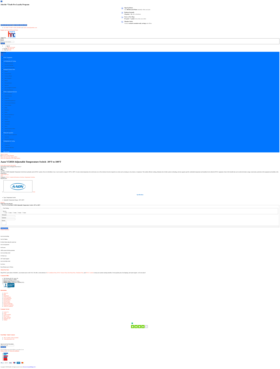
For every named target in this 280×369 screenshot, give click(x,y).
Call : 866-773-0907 (8, 27)
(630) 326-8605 (17, 27)
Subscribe (3, 347)
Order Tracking (7, 317)
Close (2, 53)
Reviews (3, 202)
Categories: (3, 177)
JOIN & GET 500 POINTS (6, 25)
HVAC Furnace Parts (62, 272)
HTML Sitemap (7, 297)
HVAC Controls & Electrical (10, 91)
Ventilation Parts (79, 272)
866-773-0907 (7, 337)
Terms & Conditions (8, 306)
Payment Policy (7, 299)
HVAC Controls (89, 272)
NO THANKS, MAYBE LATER (20, 25)
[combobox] (7, 42)
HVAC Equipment (8, 57)
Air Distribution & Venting (10, 61)
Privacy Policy (7, 302)
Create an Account (10, 47)
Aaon (34, 191)
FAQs (5, 313)
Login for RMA (7, 314)
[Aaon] (18, 191)
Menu (2, 55)
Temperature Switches (30, 177)
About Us (6, 293)
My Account (6, 151)
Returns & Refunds (8, 303)
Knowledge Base (7, 298)
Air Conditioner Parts (52, 272)
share (2, 175)
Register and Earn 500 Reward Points (9, 30)
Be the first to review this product (8, 165)
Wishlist (5, 320)
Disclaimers (6, 295)
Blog (5, 294)
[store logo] (11, 37)
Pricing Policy (7, 301)
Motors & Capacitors (8, 132)
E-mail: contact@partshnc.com (30, 27)
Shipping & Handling (8, 305)
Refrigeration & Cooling (9, 141)
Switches (22, 177)
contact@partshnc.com (9, 339)
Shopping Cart (7, 318)
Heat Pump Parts (71, 272)
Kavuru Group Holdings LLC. (29, 366)
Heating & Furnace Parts (9, 69)
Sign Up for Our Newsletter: (7, 344)
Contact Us (6, 312)
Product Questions (5, 229)
